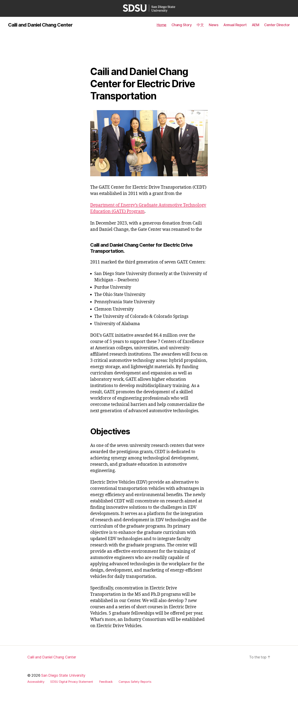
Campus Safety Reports (135, 682)
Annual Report (235, 25)
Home (161, 25)
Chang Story (182, 25)
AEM (255, 25)
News (213, 25)
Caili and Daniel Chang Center (40, 25)
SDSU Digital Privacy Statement (71, 682)
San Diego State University (63, 675)
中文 (200, 25)
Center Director (277, 25)
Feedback (106, 682)
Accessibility (35, 682)
